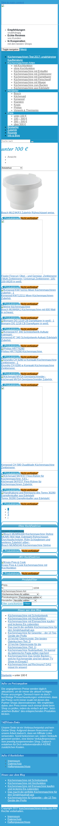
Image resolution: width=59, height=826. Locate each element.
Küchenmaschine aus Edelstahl (31, 88)
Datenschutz (15, 763)
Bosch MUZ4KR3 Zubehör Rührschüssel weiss (28, 212)
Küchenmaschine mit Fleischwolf (32, 79)
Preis (4, 585)
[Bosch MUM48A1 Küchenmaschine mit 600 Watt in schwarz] (15, 306)
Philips (18, 107)
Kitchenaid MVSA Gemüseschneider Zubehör (27, 379)
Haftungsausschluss (19, 766)
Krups (17, 104)
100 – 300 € (20, 118)
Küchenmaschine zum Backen (31, 85)
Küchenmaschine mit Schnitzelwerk (28, 615)
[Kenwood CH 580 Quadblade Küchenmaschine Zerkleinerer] (21, 462)
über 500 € (20, 124)
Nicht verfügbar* (29, 218)
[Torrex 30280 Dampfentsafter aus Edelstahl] (29, 495)
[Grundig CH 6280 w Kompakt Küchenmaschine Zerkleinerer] (29, 362)
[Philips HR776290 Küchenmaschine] (12, 348)
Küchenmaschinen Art (14, 591)
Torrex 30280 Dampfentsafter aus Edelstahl (25, 498)
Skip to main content (12, 2)
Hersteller (7, 600)
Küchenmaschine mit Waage (30, 82)
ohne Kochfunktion (24, 68)
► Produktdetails (10, 218)
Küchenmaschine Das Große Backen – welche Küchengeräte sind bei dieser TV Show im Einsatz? (30, 659)
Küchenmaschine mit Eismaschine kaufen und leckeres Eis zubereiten (31, 623)
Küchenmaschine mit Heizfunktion (27, 618)
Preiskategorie (10, 597)
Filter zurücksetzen (12, 603)
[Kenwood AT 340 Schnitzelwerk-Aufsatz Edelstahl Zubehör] (29, 334)
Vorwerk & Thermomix (26, 110)
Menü (23, 49)
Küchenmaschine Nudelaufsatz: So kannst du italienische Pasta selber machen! (31, 651)
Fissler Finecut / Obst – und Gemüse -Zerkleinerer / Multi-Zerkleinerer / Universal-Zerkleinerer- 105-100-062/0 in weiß (29, 279)
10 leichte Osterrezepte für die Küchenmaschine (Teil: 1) (24, 646)
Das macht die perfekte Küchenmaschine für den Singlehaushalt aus (32, 628)
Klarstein (19, 102)
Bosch (17, 93)
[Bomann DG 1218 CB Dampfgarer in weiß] (27, 320)
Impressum (14, 761)
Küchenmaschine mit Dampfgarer (32, 76)
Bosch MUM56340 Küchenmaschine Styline (26, 545)
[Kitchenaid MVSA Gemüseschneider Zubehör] (23, 376)
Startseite (6, 675)
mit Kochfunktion (23, 65)
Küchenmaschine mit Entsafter (31, 71)
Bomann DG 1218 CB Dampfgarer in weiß (25, 323)
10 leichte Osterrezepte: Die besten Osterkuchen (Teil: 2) (27, 640)
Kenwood (19, 99)
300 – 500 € (20, 121)
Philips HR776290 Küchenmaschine (22, 351)
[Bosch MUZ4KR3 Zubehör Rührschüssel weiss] (21, 210)
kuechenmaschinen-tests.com (35, 808)
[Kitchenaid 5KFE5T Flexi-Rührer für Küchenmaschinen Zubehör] (29, 478)
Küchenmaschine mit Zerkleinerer (32, 74)
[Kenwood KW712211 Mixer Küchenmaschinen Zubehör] (29, 292)
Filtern (27, 604)
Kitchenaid (20, 96)
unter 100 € (20, 116)
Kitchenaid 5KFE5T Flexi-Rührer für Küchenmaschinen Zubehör (21, 483)
